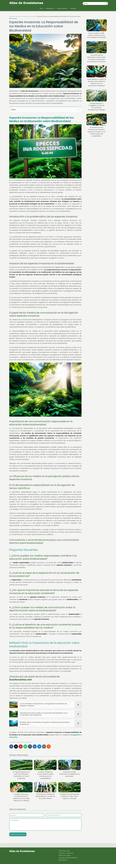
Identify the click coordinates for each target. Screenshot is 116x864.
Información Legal (64, 851)
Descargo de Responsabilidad (68, 858)
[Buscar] (106, 3)
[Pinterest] (21, 746)
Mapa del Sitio (63, 860)
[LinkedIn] (35, 746)
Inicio (41, 8)
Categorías (49, 8)
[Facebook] (11, 746)
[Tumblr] (30, 746)
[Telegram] (39, 746)
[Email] (44, 746)
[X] (16, 746)
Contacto (73, 8)
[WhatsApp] (25, 746)
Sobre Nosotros (62, 8)
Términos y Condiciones (66, 853)
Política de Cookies (64, 855)
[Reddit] (49, 746)
